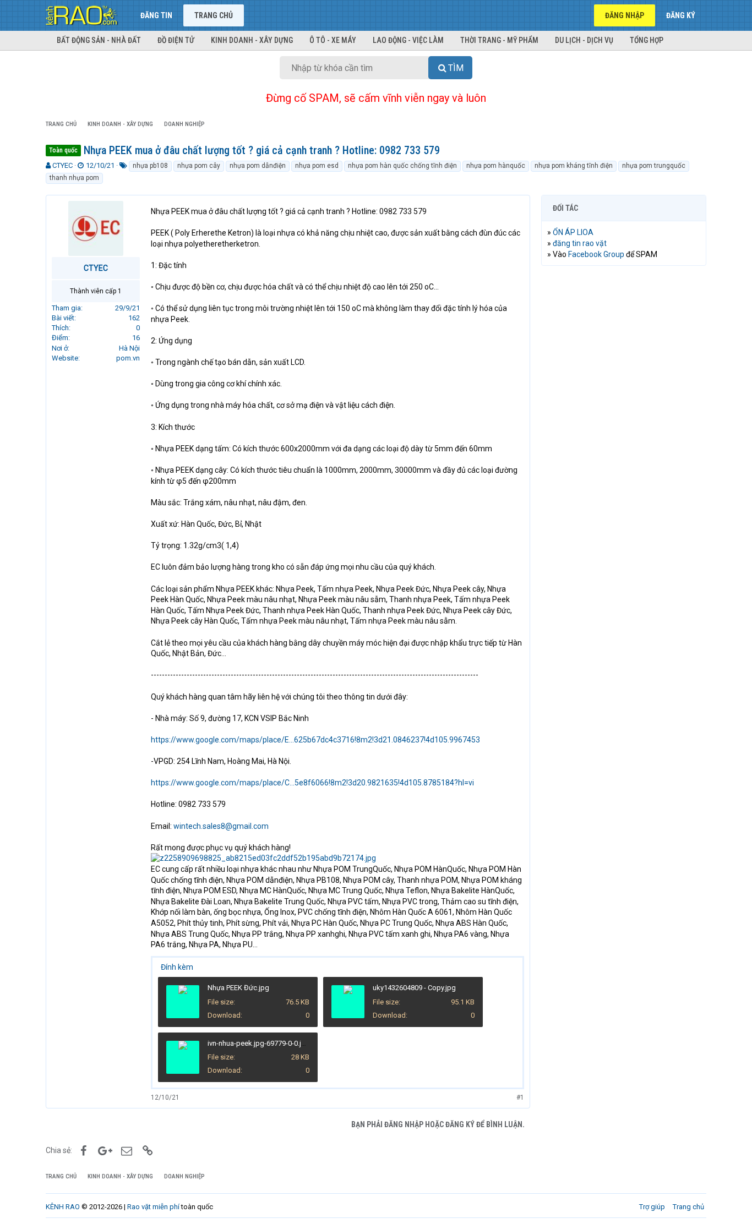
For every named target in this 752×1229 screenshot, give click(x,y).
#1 (520, 1097)
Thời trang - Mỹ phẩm (499, 40)
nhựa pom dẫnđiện (258, 166)
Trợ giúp (652, 1207)
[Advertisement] (623, 442)
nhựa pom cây (198, 166)
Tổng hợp (646, 40)
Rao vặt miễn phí (153, 1207)
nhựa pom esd (317, 166)
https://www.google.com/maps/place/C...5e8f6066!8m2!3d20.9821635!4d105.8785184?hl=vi (312, 782)
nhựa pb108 (150, 166)
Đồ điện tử (175, 40)
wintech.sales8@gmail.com (221, 826)
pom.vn (128, 358)
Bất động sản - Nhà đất (99, 40)
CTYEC (62, 165)
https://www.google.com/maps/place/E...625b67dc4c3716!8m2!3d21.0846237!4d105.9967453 (315, 739)
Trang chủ (213, 15)
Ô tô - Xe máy (332, 40)
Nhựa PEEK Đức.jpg (238, 988)
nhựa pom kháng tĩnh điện (574, 166)
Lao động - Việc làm (408, 40)
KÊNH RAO (63, 1207)
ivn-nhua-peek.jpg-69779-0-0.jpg (259, 1043)
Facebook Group (596, 254)
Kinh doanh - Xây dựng (252, 40)
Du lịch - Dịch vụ (584, 40)
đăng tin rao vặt (580, 243)
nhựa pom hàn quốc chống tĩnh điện (402, 166)
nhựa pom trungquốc (653, 166)
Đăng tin (156, 15)
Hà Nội (129, 348)
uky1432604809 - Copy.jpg (414, 988)
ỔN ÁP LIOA (573, 232)
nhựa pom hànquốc (495, 166)
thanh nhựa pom (74, 178)
